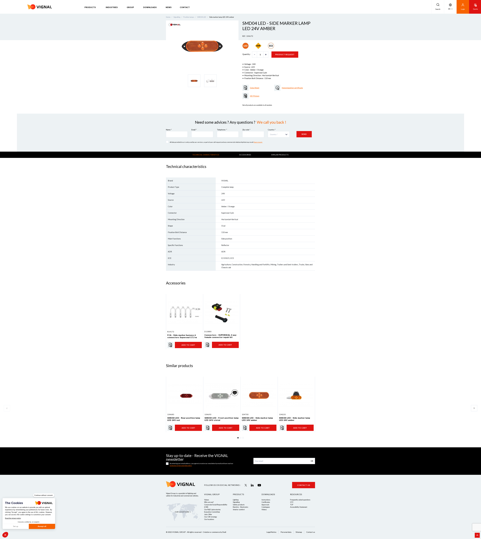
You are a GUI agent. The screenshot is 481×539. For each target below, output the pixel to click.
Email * (194, 130)
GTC (291, 502)
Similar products (280, 155)
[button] (5, 535)
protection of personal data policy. (181, 466)
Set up (15, 526)
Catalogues (266, 507)
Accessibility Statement (298, 507)
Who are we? (209, 502)
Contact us (303, 485)
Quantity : (246, 54)
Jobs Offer (208, 514)
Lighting (235, 500)
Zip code (246, 130)
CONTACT (185, 7)
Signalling (236, 502)
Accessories (245, 155)
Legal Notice (271, 532)
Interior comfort (239, 510)
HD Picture (254, 96)
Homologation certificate (292, 88)
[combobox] (278, 134)
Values (206, 500)
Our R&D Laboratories (212, 510)
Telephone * (222, 130)
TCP (291, 505)
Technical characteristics (205, 155)
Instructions (266, 500)
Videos (264, 510)
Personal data (286, 532)
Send (304, 134)
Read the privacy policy (13, 518)
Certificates (266, 502)
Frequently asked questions (300, 500)
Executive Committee (212, 512)
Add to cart (188, 345)
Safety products (239, 505)
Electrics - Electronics (240, 507)
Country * (272, 130)
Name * (169, 130)
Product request (284, 54)
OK (312, 461)
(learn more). (258, 142)
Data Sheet (254, 88)
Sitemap (299, 532)
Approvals (265, 505)
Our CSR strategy (210, 517)
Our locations (209, 519)
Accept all (42, 526)
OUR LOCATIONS (182, 512)
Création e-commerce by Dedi (214, 532)
